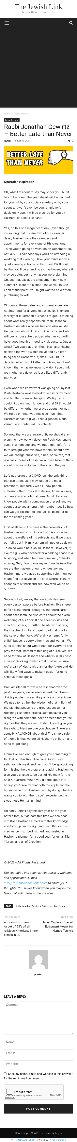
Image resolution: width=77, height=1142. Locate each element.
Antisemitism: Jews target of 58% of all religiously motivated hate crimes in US (21, 929)
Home (7, 113)
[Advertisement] (38, 69)
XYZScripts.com (58, 1139)
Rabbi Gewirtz (22, 113)
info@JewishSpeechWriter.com (25, 883)
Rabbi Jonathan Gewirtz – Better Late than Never (38, 130)
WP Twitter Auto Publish (23, 1139)
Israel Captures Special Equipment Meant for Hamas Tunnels (58, 926)
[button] (6, 23)
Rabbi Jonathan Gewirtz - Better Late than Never (40, 906)
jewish (7, 140)
